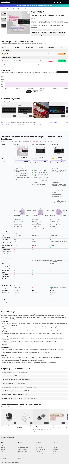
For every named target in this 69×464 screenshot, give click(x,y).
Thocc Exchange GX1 (55, 119)
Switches (3, 449)
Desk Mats (3, 454)
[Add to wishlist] (28, 12)
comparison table (33, 141)
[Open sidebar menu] (67, 2)
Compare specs (5, 124)
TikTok (54, 454)
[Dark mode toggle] (60, 2)
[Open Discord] (54, 2)
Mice (2, 451)
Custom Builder (22, 456)
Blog (19, 458)
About (37, 445)
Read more (65, 22)
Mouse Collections (22, 451)
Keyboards (34, 27)
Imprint (37, 456)
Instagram (55, 449)
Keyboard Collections (23, 445)
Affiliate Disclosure (40, 449)
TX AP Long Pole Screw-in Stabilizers (24, 426)
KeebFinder (5, 2)
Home (2, 8)
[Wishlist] (57, 2)
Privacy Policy (39, 451)
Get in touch (39, 447)
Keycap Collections (23, 447)
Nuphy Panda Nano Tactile (40, 426)
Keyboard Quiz (22, 454)
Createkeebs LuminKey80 (8, 119)
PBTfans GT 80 (37, 119)
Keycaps (3, 447)
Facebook (55, 451)
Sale (2, 456)
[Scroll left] (3, 115)
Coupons (3, 458)
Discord (55, 447)
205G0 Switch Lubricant (8, 426)
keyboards (8, 8)
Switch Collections (22, 449)
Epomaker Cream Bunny (56, 426)
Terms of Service (40, 454)
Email (54, 445)
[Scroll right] (66, 115)
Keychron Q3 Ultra (22, 119)
